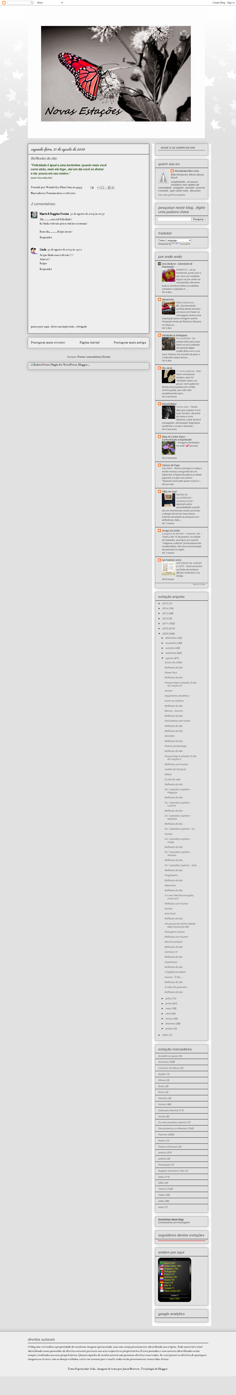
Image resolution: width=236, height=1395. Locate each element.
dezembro (171, 637)
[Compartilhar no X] (106, 187)
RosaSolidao (169, 403)
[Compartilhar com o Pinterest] (113, 187)
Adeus (168, 774)
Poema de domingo (175, 745)
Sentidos (169, 735)
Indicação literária (168, 1110)
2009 (165, 633)
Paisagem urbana (174, 931)
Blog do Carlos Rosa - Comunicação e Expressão (177, 438)
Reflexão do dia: (173, 667)
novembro (171, 642)
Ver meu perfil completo (171, 194)
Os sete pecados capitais (172, 1122)
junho (168, 1003)
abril (168, 1013)
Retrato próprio (173, 941)
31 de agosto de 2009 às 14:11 (64, 249)
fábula (161, 1080)
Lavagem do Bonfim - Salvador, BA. (181, 533)
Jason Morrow (131, 1368)
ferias (161, 1086)
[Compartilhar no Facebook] (109, 187)
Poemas (162, 1134)
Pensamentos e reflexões (60, 193)
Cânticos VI (170, 951)
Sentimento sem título (177, 720)
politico (162, 1158)
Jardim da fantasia (175, 769)
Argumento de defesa (176, 695)
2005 (165, 1034)
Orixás (161, 1116)
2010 (165, 628)
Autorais (163, 1061)
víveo (161, 1207)
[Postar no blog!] (102, 187)
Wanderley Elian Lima (186, 170)
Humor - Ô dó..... (173, 977)
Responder (46, 237)
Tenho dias (182, 406)
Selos (161, 1176)
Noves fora (170, 672)
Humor (168, 690)
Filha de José (169, 491)
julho (168, 998)
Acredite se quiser (168, 1055)
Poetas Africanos (168, 1146)
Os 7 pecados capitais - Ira (179, 828)
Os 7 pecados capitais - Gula (180, 865)
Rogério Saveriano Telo (171, 1170)
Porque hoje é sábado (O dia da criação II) (180, 684)
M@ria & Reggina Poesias (54, 213)
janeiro (169, 1028)
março (169, 1018)
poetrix (162, 1152)
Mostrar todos (199, 584)
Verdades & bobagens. (175, 335)
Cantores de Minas (168, 1067)
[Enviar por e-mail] (99, 187)
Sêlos (161, 1182)
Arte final (169, 913)
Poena (161, 1140)
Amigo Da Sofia (171, 530)
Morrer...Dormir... (174, 710)
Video (161, 1194)
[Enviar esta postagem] (91, 187)
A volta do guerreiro (175, 987)
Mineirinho (168, 299)
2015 (165, 603)
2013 (165, 613)
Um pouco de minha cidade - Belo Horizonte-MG (180, 925)
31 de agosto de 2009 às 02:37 (87, 213)
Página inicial (89, 342)
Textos (162, 1188)
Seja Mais (167, 468)
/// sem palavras (185, 371)
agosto (169, 658)
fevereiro (170, 1023)
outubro (170, 647)
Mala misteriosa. (185, 302)
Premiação (164, 1164)
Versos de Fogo (171, 465)
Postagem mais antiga (130, 342)
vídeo (161, 1200)
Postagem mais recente (48, 342)
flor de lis (167, 368)
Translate (184, 243)
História (162, 1098)
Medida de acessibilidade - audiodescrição (184, 497)
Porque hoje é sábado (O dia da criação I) (180, 758)
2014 (165, 608)
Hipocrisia (170, 885)
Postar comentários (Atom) (93, 356)
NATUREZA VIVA (171, 560)
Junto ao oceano (173, 700)
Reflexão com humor (176, 764)
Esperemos (170, 961)
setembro (171, 652)
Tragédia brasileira (175, 971)
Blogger (163, 1368)
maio (168, 1008)
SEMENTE (182, 269)
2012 (165, 618)
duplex (162, 1074)
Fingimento (171, 875)
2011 (165, 623)
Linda (43, 249)
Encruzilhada (183, 338)
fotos (161, 1092)
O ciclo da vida (172, 779)
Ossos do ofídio (173, 662)
